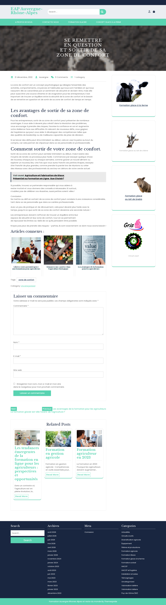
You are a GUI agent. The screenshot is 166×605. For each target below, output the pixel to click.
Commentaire (21, 305)
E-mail (17, 356)
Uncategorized (28, 286)
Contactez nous (50, 22)
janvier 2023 (53, 589)
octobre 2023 (53, 566)
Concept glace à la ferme (108, 22)
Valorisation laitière (130, 585)
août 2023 (52, 570)
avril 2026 (52, 547)
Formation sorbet (129, 562)
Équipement (127, 543)
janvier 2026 (53, 555)
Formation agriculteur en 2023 (87, 454)
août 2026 (52, 532)
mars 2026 (52, 551)
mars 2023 (52, 581)
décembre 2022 (54, 593)
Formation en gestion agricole (55, 454)
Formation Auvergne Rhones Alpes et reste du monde (75, 601)
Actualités (126, 532)
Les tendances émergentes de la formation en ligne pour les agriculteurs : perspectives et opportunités (27, 463)
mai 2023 (51, 578)
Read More (21, 496)
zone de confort (26, 279)
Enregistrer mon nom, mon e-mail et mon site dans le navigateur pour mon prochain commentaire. (38, 385)
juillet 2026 (52, 536)
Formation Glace (129, 555)
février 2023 (53, 585)
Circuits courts (127, 536)
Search (103, 12)
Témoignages (127, 578)
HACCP (124, 566)
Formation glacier (77, 22)
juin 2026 (51, 540)
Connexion (89, 532)
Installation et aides (130, 574)
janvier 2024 (53, 562)
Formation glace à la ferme (133, 105)
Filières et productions (131, 547)
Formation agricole (130, 551)
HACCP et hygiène (129, 570)
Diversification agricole (131, 540)
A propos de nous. (24, 22)
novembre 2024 (54, 559)
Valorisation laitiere (130, 589)
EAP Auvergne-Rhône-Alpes (27, 10)
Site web (17, 370)
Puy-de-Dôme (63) (130, 593)
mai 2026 (51, 543)
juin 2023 (51, 574)
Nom (16, 342)
